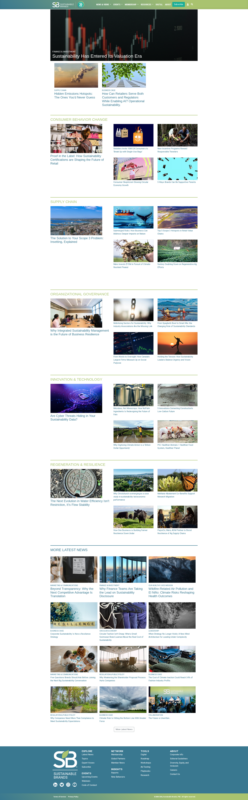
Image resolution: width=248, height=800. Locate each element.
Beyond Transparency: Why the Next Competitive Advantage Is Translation (71, 592)
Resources (146, 4)
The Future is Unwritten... (160, 718)
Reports (114, 772)
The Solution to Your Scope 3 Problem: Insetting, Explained (76, 240)
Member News (118, 763)
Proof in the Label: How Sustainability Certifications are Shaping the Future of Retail (77, 159)
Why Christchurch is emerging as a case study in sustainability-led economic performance (131, 496)
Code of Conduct (89, 785)
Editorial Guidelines (179, 758)
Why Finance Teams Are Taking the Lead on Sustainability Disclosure (121, 592)
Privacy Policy (73, 797)
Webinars (86, 781)
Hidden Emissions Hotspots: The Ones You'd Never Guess (74, 95)
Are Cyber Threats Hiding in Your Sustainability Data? (72, 417)
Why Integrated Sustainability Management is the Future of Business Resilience (79, 332)
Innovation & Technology (76, 379)
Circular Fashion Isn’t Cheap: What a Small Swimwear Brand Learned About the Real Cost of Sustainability (121, 637)
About (168, 4)
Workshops (146, 763)
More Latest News (69, 550)
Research (145, 775)
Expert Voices (88, 763)
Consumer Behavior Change (79, 120)
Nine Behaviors (118, 777)
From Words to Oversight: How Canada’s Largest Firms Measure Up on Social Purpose (131, 359)
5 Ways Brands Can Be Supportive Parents (176, 182)
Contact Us (175, 774)
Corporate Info (176, 754)
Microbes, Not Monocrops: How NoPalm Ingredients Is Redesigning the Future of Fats (131, 411)
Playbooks (145, 771)
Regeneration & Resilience (77, 465)
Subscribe (178, 4)
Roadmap (145, 758)
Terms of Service (59, 797)
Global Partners (118, 758)
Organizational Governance (79, 294)
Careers (173, 770)
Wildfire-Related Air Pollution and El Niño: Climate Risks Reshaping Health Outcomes (171, 592)
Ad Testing (145, 767)
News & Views (103, 4)
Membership (131, 4)
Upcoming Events (90, 777)
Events (117, 4)
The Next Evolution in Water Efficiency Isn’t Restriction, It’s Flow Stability (79, 502)
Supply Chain (63, 202)
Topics (85, 758)
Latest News (87, 754)
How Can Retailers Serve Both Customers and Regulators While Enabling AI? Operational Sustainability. (123, 99)
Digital (159, 4)
